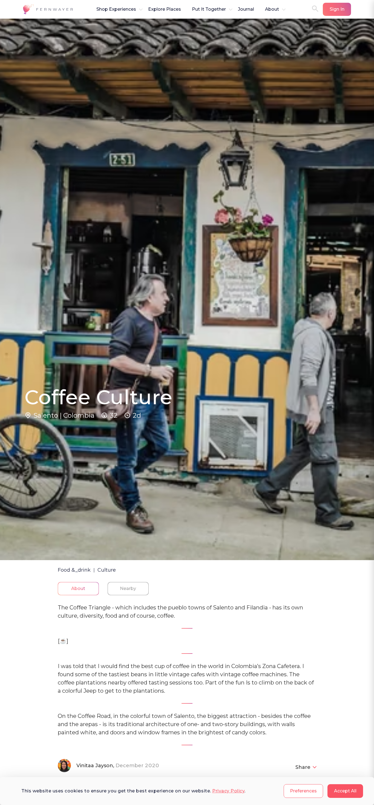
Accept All (345, 790)
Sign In (337, 9)
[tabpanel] (187, 697)
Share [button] (302, 767)
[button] (48, 9)
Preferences (303, 790)
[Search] (315, 9)
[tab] (78, 588)
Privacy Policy (228, 790)
